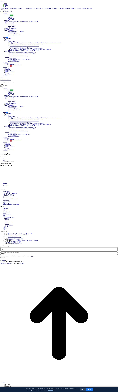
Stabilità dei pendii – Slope (16, 241)
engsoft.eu (22, 263)
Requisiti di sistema (6, 196)
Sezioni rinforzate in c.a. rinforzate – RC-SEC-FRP (18, 234)
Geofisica (7, 224)
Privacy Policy (6, 200)
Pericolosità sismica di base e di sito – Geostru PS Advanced (20, 233)
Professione (2, 253)
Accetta (89, 389)
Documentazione (6, 191)
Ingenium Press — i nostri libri (6, 263)
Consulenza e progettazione (8, 194)
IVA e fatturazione (6, 201)
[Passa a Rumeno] (5, 6)
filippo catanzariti (6, 242)
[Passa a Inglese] (5, 3)
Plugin (4, 227)
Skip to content (3, 1)
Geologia (7, 218)
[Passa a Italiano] (5, 4)
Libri (4, 229)
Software (4, 216)
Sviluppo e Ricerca (6, 192)
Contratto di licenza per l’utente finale (10, 198)
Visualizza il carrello (4, 80)
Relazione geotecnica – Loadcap (14, 237)
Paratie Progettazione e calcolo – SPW (15, 238)
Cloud (4, 215)
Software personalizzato (10, 217)
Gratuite (4, 213)
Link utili (5, 202)
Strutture (7, 219)
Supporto (5, 209)
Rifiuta (82, 389)
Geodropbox (5, 185)
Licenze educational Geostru (8, 195)
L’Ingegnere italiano (7, 203)
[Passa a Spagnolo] (5, 5)
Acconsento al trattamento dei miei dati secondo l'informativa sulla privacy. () (18, 256)
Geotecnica (7, 220)
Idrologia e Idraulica (9, 225)
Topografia (5, 228)
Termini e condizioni (7, 197)
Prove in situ (7, 222)
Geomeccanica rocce (9, 221)
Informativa (50, 390)
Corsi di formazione (7, 214)
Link (32, 256)
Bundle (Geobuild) (6, 211)
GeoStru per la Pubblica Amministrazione (11, 204)
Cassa (9, 80)
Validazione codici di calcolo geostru (10, 193)
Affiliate (4, 210)
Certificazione (5, 208)
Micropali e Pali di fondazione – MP (15, 239)
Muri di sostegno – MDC (13, 235)
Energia (6, 226)
